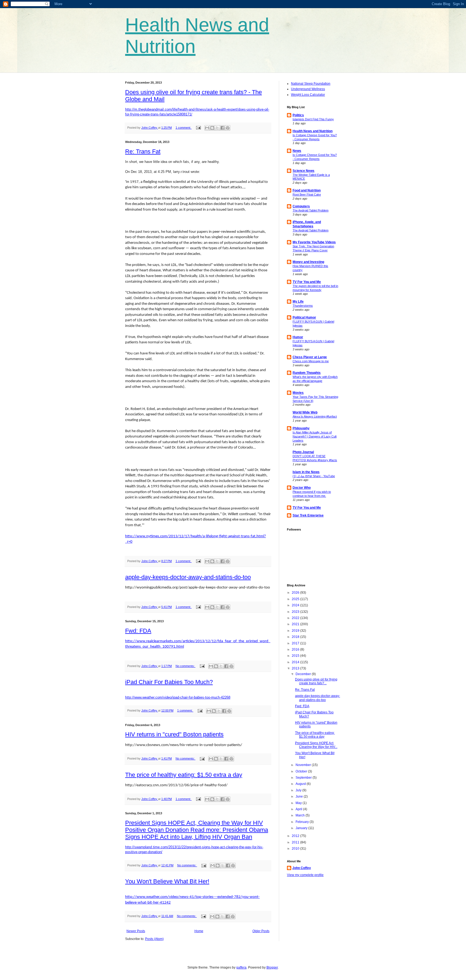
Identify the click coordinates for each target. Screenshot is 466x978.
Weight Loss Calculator (308, 95)
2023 (296, 612)
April (299, 809)
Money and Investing (308, 262)
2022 (296, 618)
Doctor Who (302, 488)
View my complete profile (305, 875)
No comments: (186, 666)
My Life (298, 301)
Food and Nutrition (307, 190)
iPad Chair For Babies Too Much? (169, 682)
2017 (296, 643)
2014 (296, 662)
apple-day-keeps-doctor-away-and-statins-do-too (188, 577)
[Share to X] (217, 128)
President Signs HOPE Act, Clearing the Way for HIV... (316, 745)
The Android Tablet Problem (310, 210)
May (299, 803)
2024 (296, 605)
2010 (296, 848)
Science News (303, 171)
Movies (298, 393)
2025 (296, 599)
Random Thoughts (307, 373)
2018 (296, 637)
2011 (296, 842)
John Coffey (301, 868)
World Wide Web (305, 412)
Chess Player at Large (310, 357)
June (300, 796)
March (301, 815)
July (299, 790)
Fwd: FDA (138, 630)
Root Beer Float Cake (307, 194)
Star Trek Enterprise (308, 515)
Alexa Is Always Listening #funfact (315, 416)
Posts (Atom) (154, 939)
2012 (296, 836)
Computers (301, 206)
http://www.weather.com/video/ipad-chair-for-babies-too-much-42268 (177, 697)
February (303, 822)
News (297, 151)
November (304, 765)
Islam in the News (306, 472)
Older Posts (260, 931)
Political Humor (304, 317)
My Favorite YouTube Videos (314, 242)
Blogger (272, 967)
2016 (296, 649)
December (304, 674)
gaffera (241, 967)
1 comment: (184, 127)
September (304, 777)
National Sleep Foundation (310, 84)
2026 (296, 592)
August (301, 784)
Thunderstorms (303, 305)
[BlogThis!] (212, 128)
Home (198, 931)
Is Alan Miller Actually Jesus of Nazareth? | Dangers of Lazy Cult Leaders (315, 436)
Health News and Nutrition (313, 131)
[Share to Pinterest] (227, 128)
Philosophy (301, 428)
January (302, 828)
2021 (296, 624)
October (302, 771)
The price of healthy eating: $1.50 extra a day (183, 774)
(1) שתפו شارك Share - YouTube (314, 476)
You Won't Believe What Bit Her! (167, 881)
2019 (296, 630)
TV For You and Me (307, 282)
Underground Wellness (308, 89)
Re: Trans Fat (142, 151)
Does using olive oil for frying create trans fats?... (316, 681)
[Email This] (207, 128)
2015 (296, 656)
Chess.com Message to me (311, 361)
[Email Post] (198, 127)
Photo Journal (303, 452)
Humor (298, 337)
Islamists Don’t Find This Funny (313, 119)
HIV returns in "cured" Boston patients (174, 734)
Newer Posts (135, 931)
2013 (296, 668)
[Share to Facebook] (222, 128)
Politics (298, 115)
